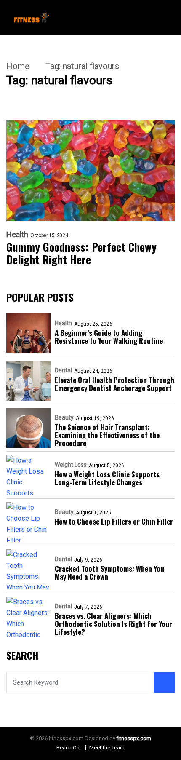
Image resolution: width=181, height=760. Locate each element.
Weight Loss (71, 465)
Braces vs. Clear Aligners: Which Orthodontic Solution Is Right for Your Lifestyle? (113, 624)
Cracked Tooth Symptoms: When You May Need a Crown (109, 573)
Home (17, 66)
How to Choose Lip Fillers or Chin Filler (114, 521)
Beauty (64, 417)
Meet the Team (107, 747)
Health (17, 234)
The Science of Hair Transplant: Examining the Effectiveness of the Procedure (107, 435)
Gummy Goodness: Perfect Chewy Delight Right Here (81, 253)
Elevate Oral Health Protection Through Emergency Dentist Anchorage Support (114, 384)
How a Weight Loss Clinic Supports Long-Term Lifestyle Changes (107, 478)
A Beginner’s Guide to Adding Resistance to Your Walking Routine (109, 337)
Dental (63, 370)
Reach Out (68, 747)
